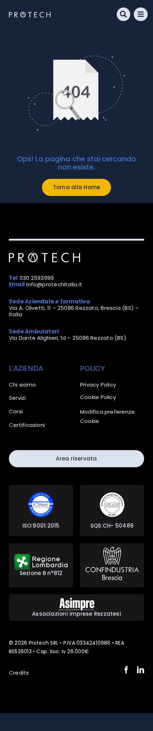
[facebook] (126, 670)
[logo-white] (30, 13)
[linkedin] (140, 670)
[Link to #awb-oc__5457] (141, 14)
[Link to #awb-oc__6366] (124, 14)
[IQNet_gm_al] (40, 495)
